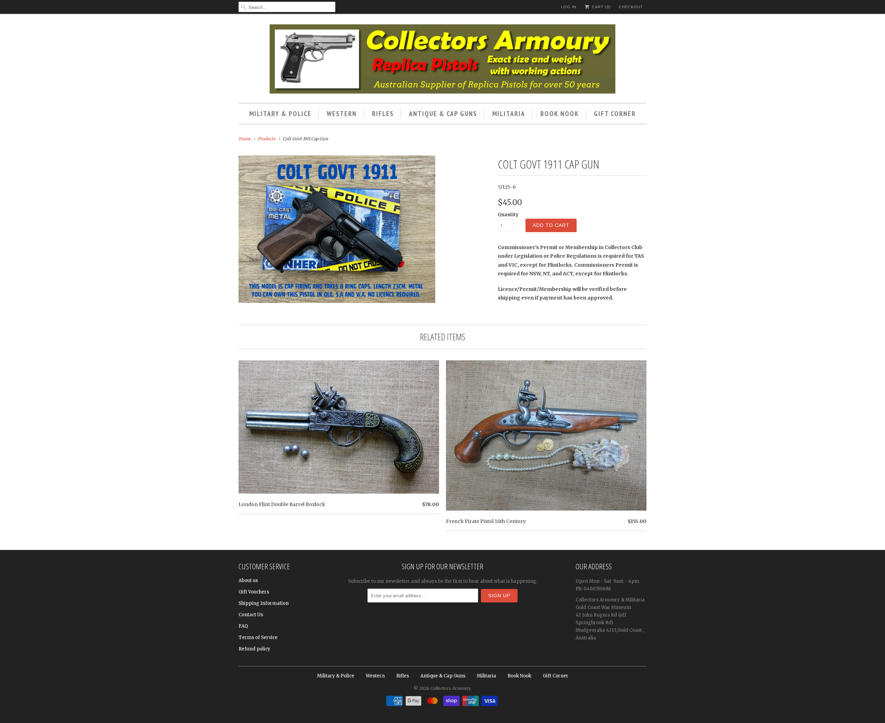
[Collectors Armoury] (442, 60)
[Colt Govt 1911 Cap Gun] (337, 229)
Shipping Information (264, 603)
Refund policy (254, 649)
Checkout (631, 7)
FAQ (243, 626)
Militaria (508, 113)
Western (342, 113)
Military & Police (280, 113)
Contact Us (251, 615)
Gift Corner (615, 113)
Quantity (508, 215)
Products (267, 138)
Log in (568, 7)
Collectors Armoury (450, 688)
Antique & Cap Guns (443, 113)
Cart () (600, 7)
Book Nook (559, 113)
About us (248, 580)
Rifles (383, 113)
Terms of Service (258, 637)
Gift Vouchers (254, 592)
